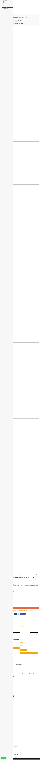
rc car (28, 610)
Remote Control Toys (16, 574)
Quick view (29, 652)
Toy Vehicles (18, 610)
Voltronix (21, 642)
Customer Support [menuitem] (5, 8)
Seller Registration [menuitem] (6, 7)
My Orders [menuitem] (4, 2)
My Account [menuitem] (4, 1)
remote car (31, 610)
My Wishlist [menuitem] (4, 3)
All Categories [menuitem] (5, 0)
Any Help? (3, 757)
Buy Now (20, 608)
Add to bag (23, 650)
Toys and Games (22, 610)
